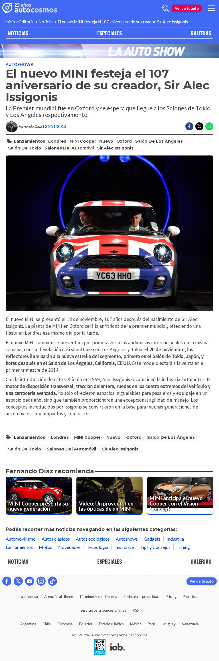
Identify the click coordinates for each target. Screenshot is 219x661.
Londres (57, 141)
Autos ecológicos (93, 538)
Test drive (124, 547)
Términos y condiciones (98, 596)
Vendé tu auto (187, 8)
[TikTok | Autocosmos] (52, 581)
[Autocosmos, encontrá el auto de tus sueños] (29, 8)
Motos (45, 547)
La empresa (28, 596)
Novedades (69, 547)
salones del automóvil (69, 148)
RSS (136, 610)
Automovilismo (21, 538)
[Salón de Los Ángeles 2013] (109, 51)
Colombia (65, 624)
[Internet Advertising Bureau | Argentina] (117, 647)
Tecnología (97, 547)
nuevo (106, 141)
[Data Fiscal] (100, 647)
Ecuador (85, 624)
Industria (175, 538)
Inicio (10, 21)
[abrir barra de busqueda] (166, 8)
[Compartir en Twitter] (199, 126)
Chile (46, 624)
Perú (151, 624)
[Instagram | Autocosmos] (41, 581)
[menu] (211, 8)
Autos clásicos (56, 538)
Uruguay (169, 624)
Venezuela (190, 624)
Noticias (46, 21)
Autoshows (19, 64)
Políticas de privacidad (141, 596)
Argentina (28, 624)
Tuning (183, 547)
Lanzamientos (29, 141)
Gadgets (152, 538)
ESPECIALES (109, 33)
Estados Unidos (111, 624)
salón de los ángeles (159, 141)
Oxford (124, 141)
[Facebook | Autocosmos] (6, 581)
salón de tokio (24, 148)
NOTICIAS (18, 33)
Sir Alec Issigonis (115, 148)
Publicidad (191, 596)
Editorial (27, 21)
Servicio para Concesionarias (103, 610)
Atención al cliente (58, 596)
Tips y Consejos (155, 547)
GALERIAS (200, 33)
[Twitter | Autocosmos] (18, 581)
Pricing (171, 596)
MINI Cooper (83, 141)
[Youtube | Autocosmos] (29, 581)
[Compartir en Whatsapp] (209, 126)
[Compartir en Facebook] (189, 126)
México (135, 624)
